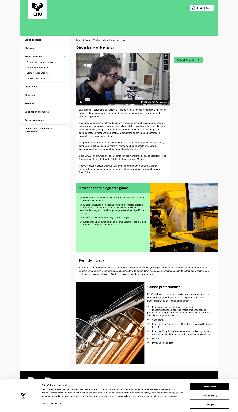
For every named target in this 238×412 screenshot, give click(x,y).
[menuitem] (209, 8)
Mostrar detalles (49, 403)
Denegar (209, 404)
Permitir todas (209, 386)
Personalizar (208, 396)
